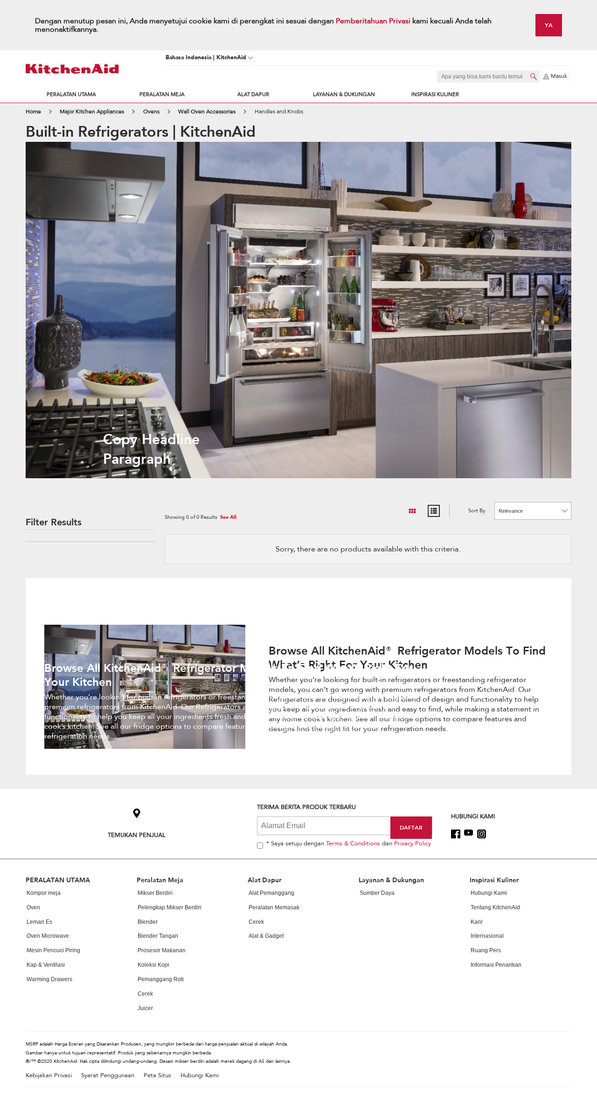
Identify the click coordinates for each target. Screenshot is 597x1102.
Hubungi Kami (489, 893)
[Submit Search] (534, 76)
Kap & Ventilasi (46, 965)
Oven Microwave (48, 936)
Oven (33, 907)
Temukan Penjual (137, 835)
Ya (549, 24)
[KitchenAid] (72, 69)
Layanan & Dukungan (344, 94)
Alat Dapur (253, 94)
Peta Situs (157, 1075)
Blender (148, 922)
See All (228, 518)
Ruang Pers (486, 950)
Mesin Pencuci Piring (53, 950)
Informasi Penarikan (496, 965)
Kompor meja (44, 893)
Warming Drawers (49, 979)
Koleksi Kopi (153, 965)
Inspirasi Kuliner (435, 94)
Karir (477, 922)
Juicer (145, 1008)
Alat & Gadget (266, 936)
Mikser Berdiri (155, 893)
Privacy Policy (412, 843)
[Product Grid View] (412, 511)
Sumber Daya (377, 893)
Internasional (487, 936)
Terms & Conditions (353, 843)
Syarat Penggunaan (107, 1075)
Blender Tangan (158, 936)
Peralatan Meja (162, 94)
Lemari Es (39, 922)
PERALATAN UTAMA (71, 94)
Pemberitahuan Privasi (374, 21)
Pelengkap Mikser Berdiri (169, 907)
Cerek (145, 993)
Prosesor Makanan (162, 950)
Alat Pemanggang (271, 893)
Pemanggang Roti (161, 979)
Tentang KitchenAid (495, 907)
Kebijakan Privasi (49, 1075)
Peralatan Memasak (274, 907)
